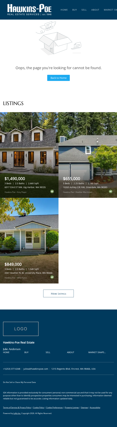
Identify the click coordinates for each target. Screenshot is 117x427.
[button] (29, 10)
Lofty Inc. (17, 413)
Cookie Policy (38, 407)
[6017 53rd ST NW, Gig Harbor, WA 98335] (29, 155)
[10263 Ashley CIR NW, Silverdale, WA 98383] (87, 155)
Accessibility (95, 407)
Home (64, 9)
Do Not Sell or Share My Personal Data (19, 382)
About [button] (95, 9)
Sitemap (84, 407)
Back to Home (59, 78)
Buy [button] (74, 9)
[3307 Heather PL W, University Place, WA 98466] (29, 240)
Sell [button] (84, 9)
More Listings (58, 293)
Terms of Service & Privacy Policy (17, 407)
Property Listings (72, 407)
